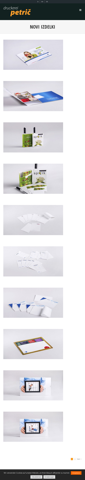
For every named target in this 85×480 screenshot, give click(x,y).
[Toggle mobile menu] (80, 10)
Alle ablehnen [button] (36, 477)
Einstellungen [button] (49, 477)
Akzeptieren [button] (76, 473)
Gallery (33, 54)
